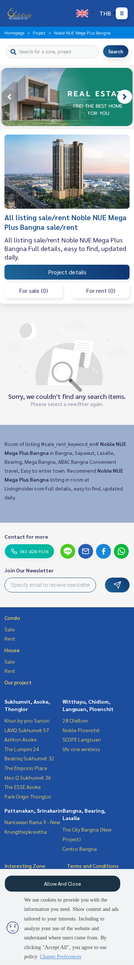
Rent (9, 638)
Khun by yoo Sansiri (27, 720)
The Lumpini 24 (21, 749)
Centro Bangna (80, 848)
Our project (18, 682)
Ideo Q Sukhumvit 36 (27, 777)
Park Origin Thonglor (27, 796)
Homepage (14, 33)
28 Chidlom (75, 720)
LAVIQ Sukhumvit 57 (26, 730)
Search (115, 51)
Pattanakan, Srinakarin (33, 810)
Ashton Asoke (20, 739)
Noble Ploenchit (81, 730)
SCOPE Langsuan (82, 739)
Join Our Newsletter (29, 570)
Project (39, 33)
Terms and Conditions (93, 865)
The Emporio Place (25, 767)
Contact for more (26, 536)
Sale (9, 629)
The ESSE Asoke (22, 786)
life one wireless (81, 749)
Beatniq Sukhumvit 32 (29, 758)
